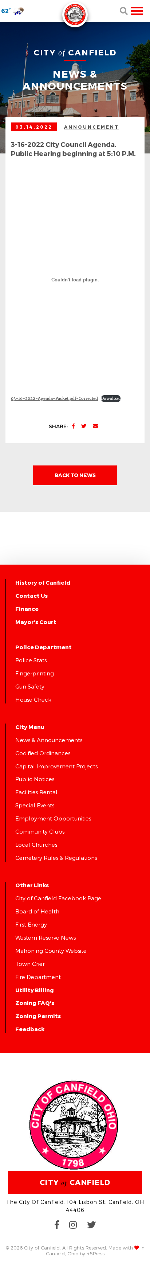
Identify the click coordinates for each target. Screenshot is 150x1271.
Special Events (34, 805)
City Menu (29, 727)
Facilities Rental (36, 792)
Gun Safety (29, 686)
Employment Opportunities (53, 818)
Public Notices (34, 779)
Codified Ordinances (42, 753)
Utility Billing (34, 990)
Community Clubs (39, 831)
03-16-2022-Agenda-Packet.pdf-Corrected (54, 398)
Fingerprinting (34, 673)
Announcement (91, 126)
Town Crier (30, 963)
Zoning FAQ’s (34, 1002)
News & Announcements (48, 740)
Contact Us (31, 595)
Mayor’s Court (35, 622)
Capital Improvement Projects (56, 766)
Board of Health (37, 911)
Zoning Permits (38, 1016)
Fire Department (38, 977)
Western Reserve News (45, 937)
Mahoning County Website (51, 950)
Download (111, 398)
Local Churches (36, 844)
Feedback (29, 1029)
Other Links (32, 885)
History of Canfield (42, 582)
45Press (95, 1253)
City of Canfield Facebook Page (58, 898)
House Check (33, 699)
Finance (27, 608)
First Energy (31, 924)
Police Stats (31, 660)
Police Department (43, 647)
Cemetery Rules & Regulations (56, 857)
